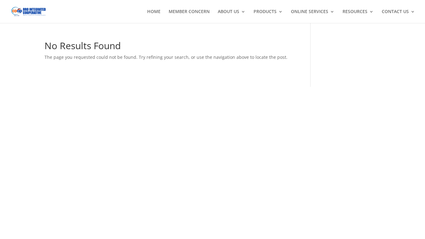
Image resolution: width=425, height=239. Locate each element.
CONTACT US (395, 11)
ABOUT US (228, 11)
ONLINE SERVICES (309, 11)
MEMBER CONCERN (189, 11)
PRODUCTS (265, 11)
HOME (154, 11)
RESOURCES (355, 11)
